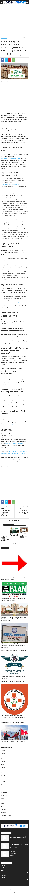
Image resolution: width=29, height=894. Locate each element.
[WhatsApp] (13, 60)
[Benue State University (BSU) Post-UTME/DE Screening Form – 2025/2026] (5, 838)
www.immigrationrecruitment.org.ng (10, 158)
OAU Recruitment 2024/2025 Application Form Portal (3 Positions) (22, 511)
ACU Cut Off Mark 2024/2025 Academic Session (12, 722)
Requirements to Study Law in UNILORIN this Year (12, 681)
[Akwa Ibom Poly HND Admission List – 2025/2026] (5, 846)
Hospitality (3, 775)
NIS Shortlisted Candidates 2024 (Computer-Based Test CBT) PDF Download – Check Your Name (23, 535)
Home (2, 35)
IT (1, 784)
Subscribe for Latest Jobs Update (14, 889)
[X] (6, 60)
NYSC (2, 804)
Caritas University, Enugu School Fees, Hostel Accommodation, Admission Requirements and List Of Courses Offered (13, 717)
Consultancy (4, 758)
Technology (3, 812)
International (4, 781)
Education (3, 761)
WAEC (2, 818)
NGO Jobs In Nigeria (5, 801)
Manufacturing (4, 795)
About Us (17, 887)
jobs (2, 789)
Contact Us (23, 887)
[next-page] (15, 543)
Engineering (3, 767)
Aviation (3, 750)
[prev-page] (13, 543)
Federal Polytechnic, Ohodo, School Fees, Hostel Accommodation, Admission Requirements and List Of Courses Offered (13, 645)
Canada (2, 756)
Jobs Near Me (4, 792)
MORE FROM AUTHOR (19, 524)
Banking (3, 753)
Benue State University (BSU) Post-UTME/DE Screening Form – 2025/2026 (19, 837)
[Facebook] (2, 60)
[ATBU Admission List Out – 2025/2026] (5, 854)
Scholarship (3, 809)
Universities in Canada (6, 815)
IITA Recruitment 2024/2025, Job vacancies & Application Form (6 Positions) (7, 512)
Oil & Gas (3, 806)
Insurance (3, 778)
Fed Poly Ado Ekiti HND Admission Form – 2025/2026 (13, 650)
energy (2, 764)
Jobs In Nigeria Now (6, 55)
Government (7, 35)
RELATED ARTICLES (9, 524)
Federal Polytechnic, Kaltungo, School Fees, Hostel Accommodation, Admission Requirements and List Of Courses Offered (13, 676)
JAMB (2, 787)
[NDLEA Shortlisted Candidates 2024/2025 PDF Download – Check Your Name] (5, 531)
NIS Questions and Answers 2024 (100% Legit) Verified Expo (14, 534)
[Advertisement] (14, 19)
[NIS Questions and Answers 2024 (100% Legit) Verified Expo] (14, 530)
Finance (3, 770)
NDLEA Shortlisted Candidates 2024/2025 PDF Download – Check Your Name (5, 538)
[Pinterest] (9, 60)
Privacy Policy (11, 887)
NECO (2, 798)
